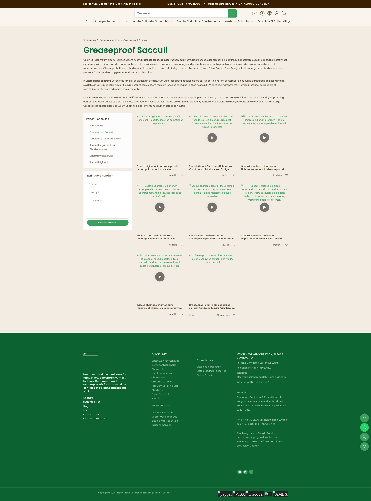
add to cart (225, 315)
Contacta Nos (91, 414)
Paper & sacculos (110, 40)
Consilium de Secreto (95, 418)
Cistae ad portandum (209, 366)
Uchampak (89, 40)
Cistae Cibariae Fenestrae (211, 371)
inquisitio (173, 175)
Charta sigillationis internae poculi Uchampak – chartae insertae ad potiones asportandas (157, 168)
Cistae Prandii (204, 375)
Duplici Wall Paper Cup (164, 416)
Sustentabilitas (91, 402)
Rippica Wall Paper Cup (164, 421)
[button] (289, 21)
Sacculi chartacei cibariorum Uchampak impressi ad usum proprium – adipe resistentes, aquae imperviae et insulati (264, 168)
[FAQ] (262, 14)
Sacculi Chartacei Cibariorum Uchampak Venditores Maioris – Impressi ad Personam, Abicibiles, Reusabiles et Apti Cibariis (156, 237)
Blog (85, 406)
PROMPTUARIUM (160, 405)
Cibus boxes (205, 360)
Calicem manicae (161, 425)
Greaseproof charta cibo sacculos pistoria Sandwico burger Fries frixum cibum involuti (211, 307)
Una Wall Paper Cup (162, 412)
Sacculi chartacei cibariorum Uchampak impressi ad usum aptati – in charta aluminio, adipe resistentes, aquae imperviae (211, 237)
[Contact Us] (254, 14)
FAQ (85, 410)
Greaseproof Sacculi (135, 40)
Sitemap (166, 492)
